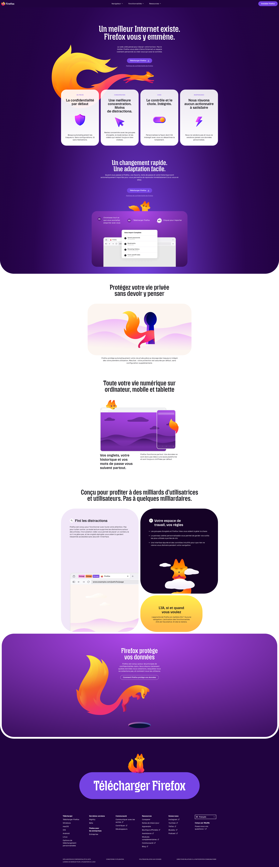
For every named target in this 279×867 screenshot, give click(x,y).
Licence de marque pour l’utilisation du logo (79, 862)
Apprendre (146, 826)
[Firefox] (7, 4)
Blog (144, 846)
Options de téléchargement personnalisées (69, 843)
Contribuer (120, 826)
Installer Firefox (268, 4)
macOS (66, 826)
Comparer (146, 819)
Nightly (92, 819)
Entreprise (93, 834)
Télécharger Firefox (138, 61)
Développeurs (121, 829)
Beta (91, 823)
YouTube (172, 823)
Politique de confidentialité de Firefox (139, 66)
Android (66, 833)
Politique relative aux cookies (150, 859)
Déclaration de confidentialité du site (77, 859)
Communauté (147, 843)
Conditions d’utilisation (115, 859)
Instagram (172, 819)
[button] (117, 4)
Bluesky (171, 830)
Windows (67, 823)
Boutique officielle (150, 830)
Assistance (146, 833)
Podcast (171, 833)
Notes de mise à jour (150, 823)
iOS (64, 830)
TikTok (171, 826)
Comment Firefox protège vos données (139, 677)
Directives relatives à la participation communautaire (196, 859)
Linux (65, 837)
